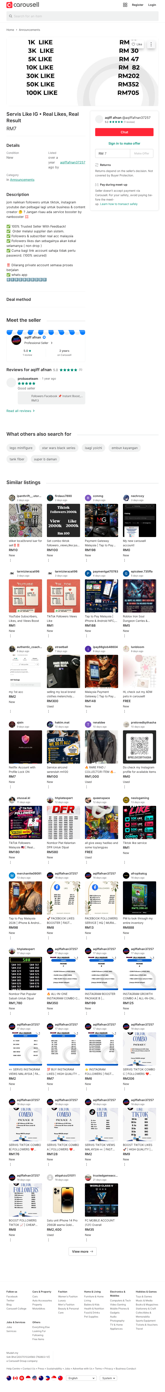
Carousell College (16, 1308)
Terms (98, 1368)
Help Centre (13, 1368)
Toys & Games (144, 1296)
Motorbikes (38, 1308)
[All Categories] (125, 5)
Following (37, 1335)
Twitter (10, 1300)
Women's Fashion (68, 1296)
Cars (35, 1296)
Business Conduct (126, 1368)
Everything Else (41, 1327)
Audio (113, 1316)
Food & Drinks (92, 1312)
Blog (8, 1304)
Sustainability (54, 1368)
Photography (117, 1320)
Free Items (38, 1339)
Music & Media (144, 1300)
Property (37, 1304)
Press (41, 1368)
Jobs (9, 1327)
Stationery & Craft (146, 1308)
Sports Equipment (146, 1320)
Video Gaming (118, 1304)
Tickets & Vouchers (147, 1324)
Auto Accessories (42, 1300)
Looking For (39, 1331)
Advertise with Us (82, 1368)
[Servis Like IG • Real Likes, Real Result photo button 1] (82, 71)
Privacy (108, 1368)
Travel (139, 1328)
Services (11, 1331)
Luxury (62, 1300)
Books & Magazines (147, 1304)
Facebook (12, 1296)
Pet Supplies (91, 1316)
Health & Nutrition (94, 1308)
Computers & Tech (120, 1300)
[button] (52, 342)
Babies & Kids (91, 1304)
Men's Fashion (66, 1304)
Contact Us (29, 1368)
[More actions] (151, 44)
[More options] (10, 561)
